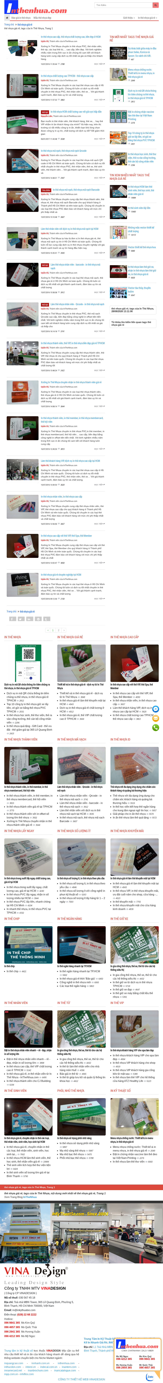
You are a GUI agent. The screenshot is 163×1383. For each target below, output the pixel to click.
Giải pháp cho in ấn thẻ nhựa (129, 814)
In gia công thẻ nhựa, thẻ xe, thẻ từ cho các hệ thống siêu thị (132, 967)
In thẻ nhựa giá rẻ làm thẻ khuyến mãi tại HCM (132, 878)
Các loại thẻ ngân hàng (73, 986)
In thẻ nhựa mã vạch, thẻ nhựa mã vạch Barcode (76, 189)
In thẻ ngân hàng (69, 918)
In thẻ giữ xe (119, 918)
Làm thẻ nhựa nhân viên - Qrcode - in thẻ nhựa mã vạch (77, 304)
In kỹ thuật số (120, 1090)
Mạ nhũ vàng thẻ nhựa (73, 1150)
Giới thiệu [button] (128, 17)
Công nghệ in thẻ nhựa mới (76, 982)
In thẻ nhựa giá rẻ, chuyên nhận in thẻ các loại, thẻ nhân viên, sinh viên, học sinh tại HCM (26, 1139)
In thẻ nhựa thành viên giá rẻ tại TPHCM (29, 806)
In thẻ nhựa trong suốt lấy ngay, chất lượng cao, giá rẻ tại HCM (27, 880)
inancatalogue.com (65, 1370)
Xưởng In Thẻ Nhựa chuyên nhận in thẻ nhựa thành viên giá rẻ (71, 382)
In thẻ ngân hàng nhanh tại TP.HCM (74, 966)
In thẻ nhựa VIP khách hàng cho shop (134, 1062)
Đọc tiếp (98, 64)
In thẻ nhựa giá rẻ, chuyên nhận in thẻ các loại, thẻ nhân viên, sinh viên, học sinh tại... (28, 1151)
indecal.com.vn (48, 1367)
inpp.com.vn (11, 1374)
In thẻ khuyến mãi (123, 901)
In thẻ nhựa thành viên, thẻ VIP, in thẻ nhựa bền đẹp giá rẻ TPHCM (73, 343)
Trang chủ (9, 24)
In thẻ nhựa (12, 637)
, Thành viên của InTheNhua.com (59, 41)
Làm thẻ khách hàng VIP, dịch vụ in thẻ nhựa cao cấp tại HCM (70, 460)
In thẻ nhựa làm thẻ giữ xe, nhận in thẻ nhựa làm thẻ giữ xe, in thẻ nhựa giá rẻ (142, 270)
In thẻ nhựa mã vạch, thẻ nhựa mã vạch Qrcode (63, 150)
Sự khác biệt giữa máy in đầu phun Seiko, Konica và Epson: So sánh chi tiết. (142, 52)
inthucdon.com (12, 1367)
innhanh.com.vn (41, 1363)
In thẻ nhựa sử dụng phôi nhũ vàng (74, 1138)
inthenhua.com (66, 1363)
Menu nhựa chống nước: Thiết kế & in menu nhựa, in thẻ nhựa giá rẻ (141, 73)
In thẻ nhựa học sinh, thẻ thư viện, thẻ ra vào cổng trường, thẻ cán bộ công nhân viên (142, 157)
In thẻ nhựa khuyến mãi (127, 831)
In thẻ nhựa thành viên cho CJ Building (29, 1081)
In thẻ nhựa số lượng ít (74, 831)
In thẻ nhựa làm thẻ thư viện (129, 1161)
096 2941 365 (12, 1331)
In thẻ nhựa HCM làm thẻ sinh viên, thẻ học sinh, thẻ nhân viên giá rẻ (141, 190)
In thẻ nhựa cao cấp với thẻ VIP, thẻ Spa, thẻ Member (66, 535)
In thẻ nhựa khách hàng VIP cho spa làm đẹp (132, 1050)
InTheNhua (30, 1197)
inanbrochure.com (38, 1370)
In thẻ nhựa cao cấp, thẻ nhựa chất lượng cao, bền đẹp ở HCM (71, 36)
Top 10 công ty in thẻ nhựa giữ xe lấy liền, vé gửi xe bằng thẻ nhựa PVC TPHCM (141, 136)
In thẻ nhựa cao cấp (124, 637)
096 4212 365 (12, 1336)
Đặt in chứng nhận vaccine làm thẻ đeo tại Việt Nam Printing (141, 115)
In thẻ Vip (117, 1003)
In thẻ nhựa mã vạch (71, 739)
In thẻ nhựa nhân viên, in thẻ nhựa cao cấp (61, 496)
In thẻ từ (63, 1003)
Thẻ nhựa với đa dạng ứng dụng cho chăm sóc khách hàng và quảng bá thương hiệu (133, 788)
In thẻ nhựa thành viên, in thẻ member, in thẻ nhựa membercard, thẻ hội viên (26, 788)
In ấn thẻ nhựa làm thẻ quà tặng (131, 817)
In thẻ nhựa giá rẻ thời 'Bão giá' (78, 978)
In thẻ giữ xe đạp (122, 989)
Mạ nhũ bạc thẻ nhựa (72, 1154)
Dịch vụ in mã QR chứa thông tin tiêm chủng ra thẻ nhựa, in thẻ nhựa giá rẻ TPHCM (142, 94)
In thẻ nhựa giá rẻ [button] (147, 17)
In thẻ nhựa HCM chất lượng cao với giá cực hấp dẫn (76, 111)
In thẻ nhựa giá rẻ (70, 637)
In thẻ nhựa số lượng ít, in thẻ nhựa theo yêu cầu (81, 878)
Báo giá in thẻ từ (69, 1073)
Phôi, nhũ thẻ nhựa (70, 1090)
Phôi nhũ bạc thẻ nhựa (73, 1158)
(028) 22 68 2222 (26, 1314)
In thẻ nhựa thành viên (20, 739)
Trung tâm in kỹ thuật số (18, 1350)
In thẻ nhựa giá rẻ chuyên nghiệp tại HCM (61, 574)
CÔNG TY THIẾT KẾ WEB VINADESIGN (81, 1379)
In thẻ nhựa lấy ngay (19, 831)
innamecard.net (13, 1370)
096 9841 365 (12, 1322)
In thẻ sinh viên (15, 1090)
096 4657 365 (12, 1327)
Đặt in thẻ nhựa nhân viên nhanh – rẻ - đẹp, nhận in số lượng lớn (28, 1052)
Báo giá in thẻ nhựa (20, 17)
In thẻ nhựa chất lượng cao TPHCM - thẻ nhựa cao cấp (67, 75)
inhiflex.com (27, 1374)
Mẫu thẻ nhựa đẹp (42, 17)
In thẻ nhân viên (16, 1003)
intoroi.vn (30, 1367)
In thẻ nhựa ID (120, 739)
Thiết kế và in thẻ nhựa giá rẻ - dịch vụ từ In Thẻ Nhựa (80, 686)
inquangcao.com (13, 1363)
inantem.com (69, 1367)
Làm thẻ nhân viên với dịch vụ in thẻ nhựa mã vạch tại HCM (69, 228)
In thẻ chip (12, 918)
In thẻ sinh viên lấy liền (139, 207)
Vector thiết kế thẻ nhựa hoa (142, 247)
